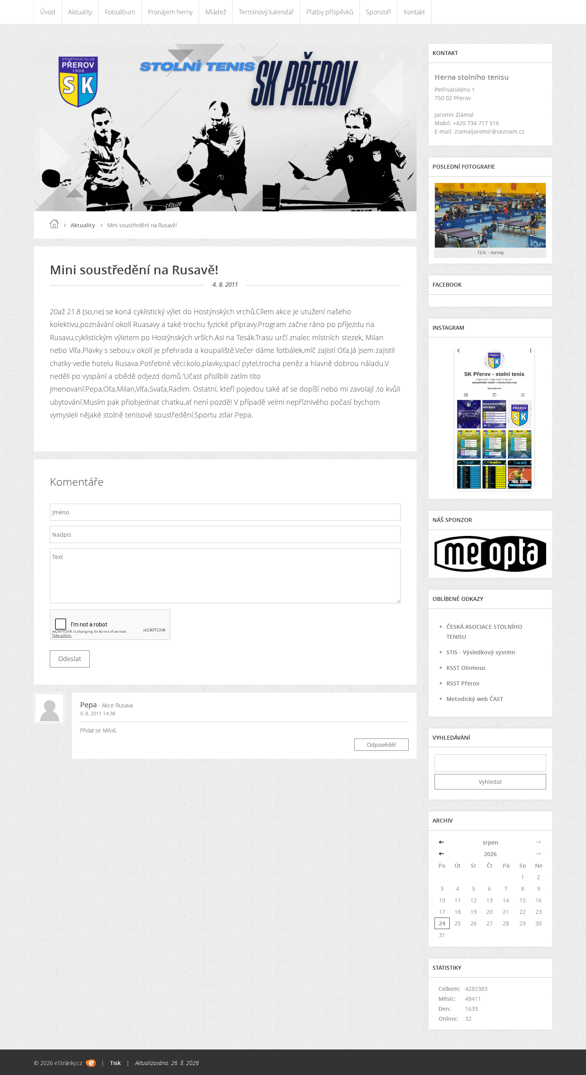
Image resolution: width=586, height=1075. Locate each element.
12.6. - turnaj (490, 252)
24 (442, 923)
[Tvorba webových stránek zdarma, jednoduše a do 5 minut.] (91, 1063)
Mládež (215, 12)
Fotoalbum (120, 12)
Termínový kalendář (266, 12)
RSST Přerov (463, 683)
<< (442, 842)
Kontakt (414, 12)
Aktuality (80, 12)
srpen (490, 842)
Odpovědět (381, 744)
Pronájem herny (170, 12)
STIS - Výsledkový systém (480, 652)
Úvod (47, 12)
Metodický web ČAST (474, 699)
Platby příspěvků (330, 12)
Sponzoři (378, 12)
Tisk (115, 1063)
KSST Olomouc (466, 667)
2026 (490, 854)
